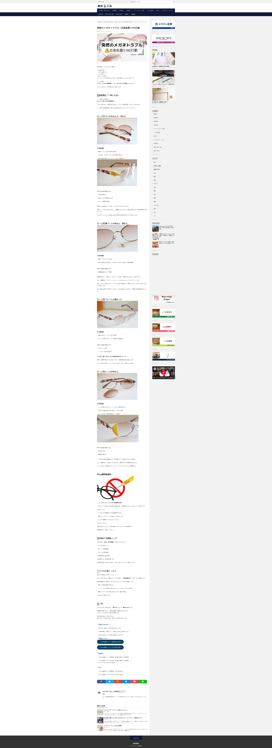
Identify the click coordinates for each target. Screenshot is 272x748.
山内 (155, 173)
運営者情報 (136, 743)
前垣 (155, 198)
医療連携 (133, 14)
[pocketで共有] (134, 681)
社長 (155, 162)
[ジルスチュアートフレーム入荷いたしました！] (100, 712)
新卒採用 (121, 10)
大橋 (155, 187)
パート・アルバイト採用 (138, 10)
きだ (155, 212)
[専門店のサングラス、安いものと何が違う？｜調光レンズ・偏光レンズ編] (155, 236)
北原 (155, 180)
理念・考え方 (119, 14)
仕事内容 (100, 14)
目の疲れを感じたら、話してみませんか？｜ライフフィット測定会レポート (123, 717)
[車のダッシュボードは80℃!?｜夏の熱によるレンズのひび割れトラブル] (155, 244)
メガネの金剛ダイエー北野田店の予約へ (110, 642)
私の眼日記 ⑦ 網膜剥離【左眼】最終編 (160, 66)
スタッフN (156, 205)
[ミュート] (171, 377)
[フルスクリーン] (173, 377)
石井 (155, 194)
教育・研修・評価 (109, 14)
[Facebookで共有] (101, 681)
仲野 (155, 176)
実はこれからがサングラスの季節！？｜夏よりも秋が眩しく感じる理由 (166, 228)
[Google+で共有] (118, 681)
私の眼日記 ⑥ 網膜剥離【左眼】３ (160, 102)
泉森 (155, 201)
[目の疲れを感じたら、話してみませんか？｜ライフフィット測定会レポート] (100, 720)
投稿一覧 (122, 691)
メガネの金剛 (150, 10)
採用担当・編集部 (157, 165)
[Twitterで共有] (109, 681)
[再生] (154, 377)
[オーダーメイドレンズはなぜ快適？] (100, 728)
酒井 (155, 208)
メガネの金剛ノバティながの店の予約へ (110, 647)
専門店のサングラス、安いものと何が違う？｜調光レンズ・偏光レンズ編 (166, 235)
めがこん (140, 745)
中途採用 (128, 10)
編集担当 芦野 (157, 169)
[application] (163, 372)
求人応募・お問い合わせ (104, 10)
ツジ (155, 215)
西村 (155, 190)
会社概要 (114, 10)
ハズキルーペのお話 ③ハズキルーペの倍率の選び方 (163, 84)
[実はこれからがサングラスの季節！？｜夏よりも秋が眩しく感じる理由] (155, 229)
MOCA (157, 10)
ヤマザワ (155, 183)
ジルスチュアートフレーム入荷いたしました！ (116, 710)
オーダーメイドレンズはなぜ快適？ (113, 725)
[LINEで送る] (143, 681)
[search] (174, 2)
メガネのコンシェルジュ (167, 10)
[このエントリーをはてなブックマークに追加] (126, 681)
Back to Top (136, 738)
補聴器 (126, 14)
